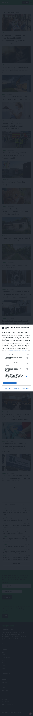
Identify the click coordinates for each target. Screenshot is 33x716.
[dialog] (16, 358)
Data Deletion (8, 388)
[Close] (30, 327)
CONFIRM (10, 383)
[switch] (27, 358)
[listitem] (16, 355)
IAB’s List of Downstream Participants (18, 350)
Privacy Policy (25, 388)
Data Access (16, 388)
